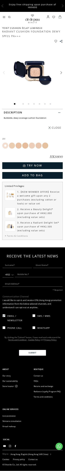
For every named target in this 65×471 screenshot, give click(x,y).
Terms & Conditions (17, 236)
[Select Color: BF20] (45, 146)
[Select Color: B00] (32, 146)
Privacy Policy (50, 340)
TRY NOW (34, 165)
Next (60, 72)
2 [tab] (23, 104)
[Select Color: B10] (39, 146)
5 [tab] (39, 104)
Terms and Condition (17, 340)
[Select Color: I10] (5, 146)
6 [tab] (45, 104)
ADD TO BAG (32, 175)
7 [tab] (50, 104)
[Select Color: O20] (19, 146)
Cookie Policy (34, 340)
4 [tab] (34, 104)
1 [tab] (14, 104)
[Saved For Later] (56, 40)
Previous (4, 72)
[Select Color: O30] (25, 146)
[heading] (16, 369)
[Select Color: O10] (12, 146)
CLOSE (56, 127)
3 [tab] (28, 104)
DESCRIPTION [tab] (13, 112)
